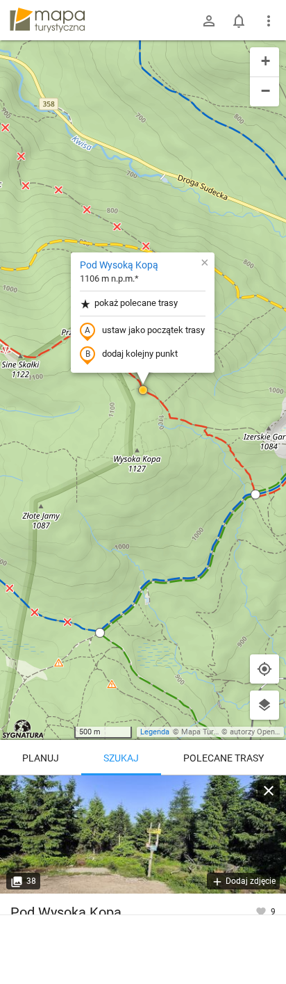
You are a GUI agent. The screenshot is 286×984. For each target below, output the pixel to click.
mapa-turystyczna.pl (47, 20)
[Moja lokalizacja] (264, 669)
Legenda (154, 731)
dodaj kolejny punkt (140, 353)
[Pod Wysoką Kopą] (143, 834)
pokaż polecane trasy (136, 303)
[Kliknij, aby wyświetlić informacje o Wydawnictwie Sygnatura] (23, 729)
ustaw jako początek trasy (153, 330)
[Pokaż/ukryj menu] (269, 21)
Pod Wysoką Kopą (119, 265)
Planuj (40, 758)
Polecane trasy (223, 758)
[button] (143, 390)
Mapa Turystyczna (212, 731)
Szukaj (121, 758)
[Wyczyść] (269, 791)
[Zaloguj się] (209, 21)
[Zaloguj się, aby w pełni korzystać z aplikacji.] (262, 911)
